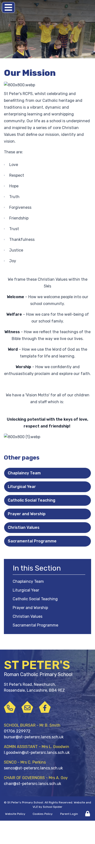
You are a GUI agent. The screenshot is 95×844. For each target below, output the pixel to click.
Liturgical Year (22, 486)
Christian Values (23, 527)
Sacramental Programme (32, 541)
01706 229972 (17, 731)
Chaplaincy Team (24, 473)
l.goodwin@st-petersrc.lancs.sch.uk (37, 752)
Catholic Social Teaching (31, 500)
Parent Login (69, 814)
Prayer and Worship (27, 514)
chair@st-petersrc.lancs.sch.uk (32, 783)
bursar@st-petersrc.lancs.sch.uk (34, 737)
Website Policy (15, 814)
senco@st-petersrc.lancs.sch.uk (33, 768)
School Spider (52, 807)
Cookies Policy (43, 814)
